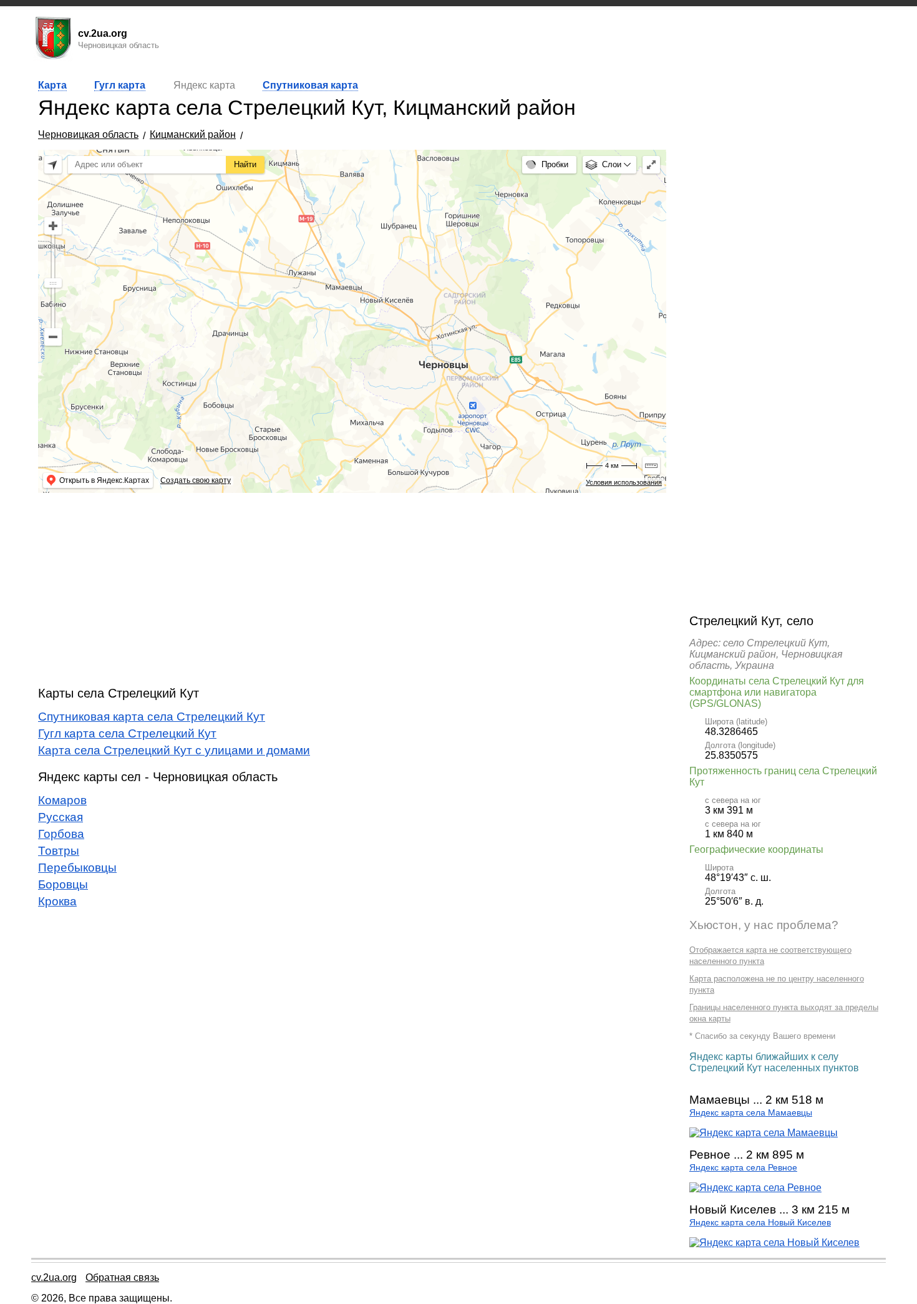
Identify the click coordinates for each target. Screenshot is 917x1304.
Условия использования (624, 482)
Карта (52, 85)
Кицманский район (193, 134)
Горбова (61, 833)
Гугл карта (119, 85)
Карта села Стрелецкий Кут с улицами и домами (174, 750)
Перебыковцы (77, 867)
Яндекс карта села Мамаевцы (750, 1112)
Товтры (58, 850)
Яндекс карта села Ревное (743, 1167)
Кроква (57, 901)
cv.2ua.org (54, 1277)
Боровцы (63, 884)
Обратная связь (122, 1277)
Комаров (62, 800)
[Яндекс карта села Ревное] (755, 1187)
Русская (60, 817)
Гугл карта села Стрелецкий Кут (127, 733)
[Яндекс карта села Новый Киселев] (774, 1242)
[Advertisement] (352, 589)
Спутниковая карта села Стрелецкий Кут (151, 716)
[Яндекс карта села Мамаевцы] (763, 1132)
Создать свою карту (195, 480)
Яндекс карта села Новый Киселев (760, 1222)
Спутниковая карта (310, 85)
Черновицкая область (88, 134)
